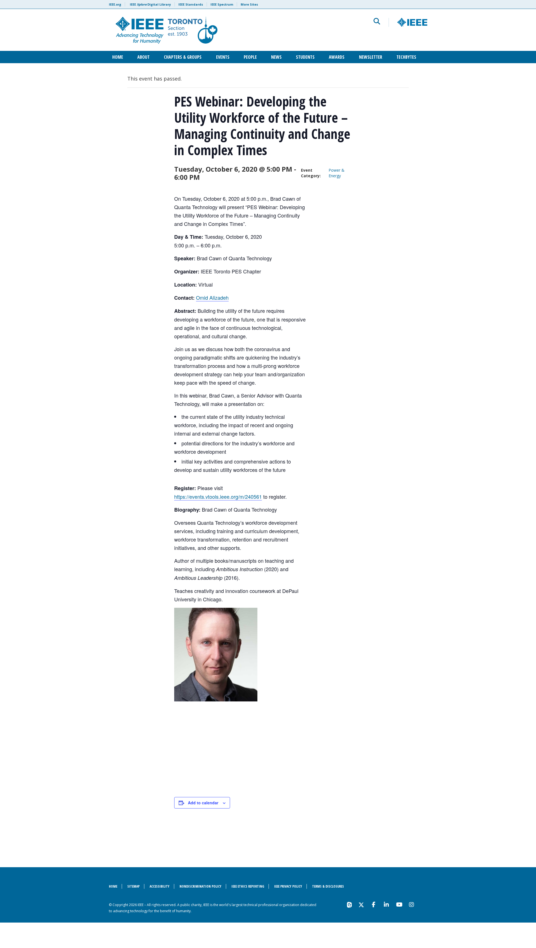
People (250, 57)
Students (305, 57)
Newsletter (370, 57)
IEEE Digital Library (150, 4)
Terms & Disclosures (328, 886)
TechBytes (406, 57)
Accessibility (159, 886)
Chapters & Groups (183, 57)
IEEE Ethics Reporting (247, 886)
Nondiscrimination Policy (200, 886)
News (276, 57)
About (143, 57)
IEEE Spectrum (221, 4)
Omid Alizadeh (212, 297)
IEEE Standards (190, 4)
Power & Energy (336, 172)
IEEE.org (115, 4)
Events (222, 57)
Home (117, 57)
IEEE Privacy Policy (288, 886)
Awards (336, 57)
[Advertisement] (263, 749)
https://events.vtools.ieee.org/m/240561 (218, 496)
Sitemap (133, 886)
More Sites (249, 4)
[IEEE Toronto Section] (200, 30)
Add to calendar (203, 802)
